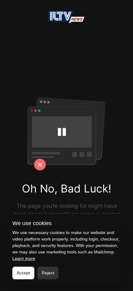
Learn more (23, 258)
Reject (48, 272)
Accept (23, 272)
